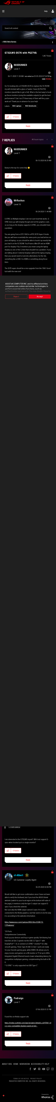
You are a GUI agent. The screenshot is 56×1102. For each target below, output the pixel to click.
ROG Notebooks (30, 106)
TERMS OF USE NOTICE (21, 1079)
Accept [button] (40, 297)
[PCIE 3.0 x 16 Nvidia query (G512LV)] (51, 139)
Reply (28, 126)
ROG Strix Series (9, 42)
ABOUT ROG (7, 1064)
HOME (15, 1064)
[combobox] (28, 28)
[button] (8, 116)
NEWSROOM (25, 1064)
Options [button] (52, 42)
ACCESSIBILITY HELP (40, 1064)
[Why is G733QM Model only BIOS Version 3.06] (47, 139)
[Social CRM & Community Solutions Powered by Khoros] (47, 1096)
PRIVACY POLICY (36, 1079)
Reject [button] (16, 297)
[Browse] (4, 11)
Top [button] (3, 1095)
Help (46, 11)
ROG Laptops (16, 106)
